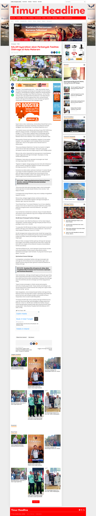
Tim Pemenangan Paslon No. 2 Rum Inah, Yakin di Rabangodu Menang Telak (52, 413)
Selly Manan (31, 337)
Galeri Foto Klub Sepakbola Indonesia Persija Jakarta (75, 233)
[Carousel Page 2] (72, 131)
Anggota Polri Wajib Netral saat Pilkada (45, 348)
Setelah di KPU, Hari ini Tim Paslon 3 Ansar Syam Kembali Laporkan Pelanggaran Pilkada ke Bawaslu (35, 387)
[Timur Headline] (48, 9)
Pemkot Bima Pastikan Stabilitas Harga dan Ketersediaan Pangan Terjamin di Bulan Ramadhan (77, 108)
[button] (85, 2)
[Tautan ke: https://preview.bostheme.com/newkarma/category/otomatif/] (84, 137)
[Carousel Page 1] (71, 131)
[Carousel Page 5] (77, 131)
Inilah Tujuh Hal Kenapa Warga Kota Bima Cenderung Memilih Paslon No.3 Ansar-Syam (35, 418)
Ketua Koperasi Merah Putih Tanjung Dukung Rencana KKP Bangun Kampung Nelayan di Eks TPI (73, 82)
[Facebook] (31, 344)
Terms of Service (30, 514)
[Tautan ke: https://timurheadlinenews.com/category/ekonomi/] (84, 65)
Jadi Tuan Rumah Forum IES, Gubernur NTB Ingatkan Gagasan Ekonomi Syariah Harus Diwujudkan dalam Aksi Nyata (77, 94)
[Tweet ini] (54, 52)
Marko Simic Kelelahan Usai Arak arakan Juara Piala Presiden (75, 229)
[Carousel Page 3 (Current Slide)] (74, 131)
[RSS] (36, 344)
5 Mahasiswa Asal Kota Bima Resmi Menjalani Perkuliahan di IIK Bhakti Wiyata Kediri (74, 126)
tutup (8, 4)
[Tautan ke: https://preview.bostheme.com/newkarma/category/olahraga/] (84, 204)
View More (35, 501)
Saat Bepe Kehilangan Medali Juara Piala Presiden (74, 221)
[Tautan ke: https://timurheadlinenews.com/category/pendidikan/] (84, 117)
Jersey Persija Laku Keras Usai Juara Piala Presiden (74, 225)
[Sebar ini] (52, 52)
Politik (12, 52)
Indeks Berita (39, 514)
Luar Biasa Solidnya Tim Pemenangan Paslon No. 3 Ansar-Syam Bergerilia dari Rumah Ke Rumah (52, 370)
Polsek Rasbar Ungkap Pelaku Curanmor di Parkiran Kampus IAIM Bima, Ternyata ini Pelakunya (24, 349)
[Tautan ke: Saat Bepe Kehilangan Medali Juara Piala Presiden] (74, 213)
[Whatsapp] (59, 52)
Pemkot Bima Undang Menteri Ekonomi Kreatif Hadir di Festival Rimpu (78, 101)
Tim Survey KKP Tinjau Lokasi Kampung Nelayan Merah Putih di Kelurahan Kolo (77, 88)
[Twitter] (34, 344)
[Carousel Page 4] (76, 131)
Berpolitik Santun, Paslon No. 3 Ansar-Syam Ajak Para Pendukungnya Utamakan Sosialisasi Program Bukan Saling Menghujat (19, 403)
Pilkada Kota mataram (21, 337)
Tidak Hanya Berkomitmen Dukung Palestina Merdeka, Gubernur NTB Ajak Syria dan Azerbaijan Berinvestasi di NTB (18, 368)
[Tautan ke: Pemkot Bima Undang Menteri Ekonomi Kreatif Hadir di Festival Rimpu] (67, 103)
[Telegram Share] (57, 52)
